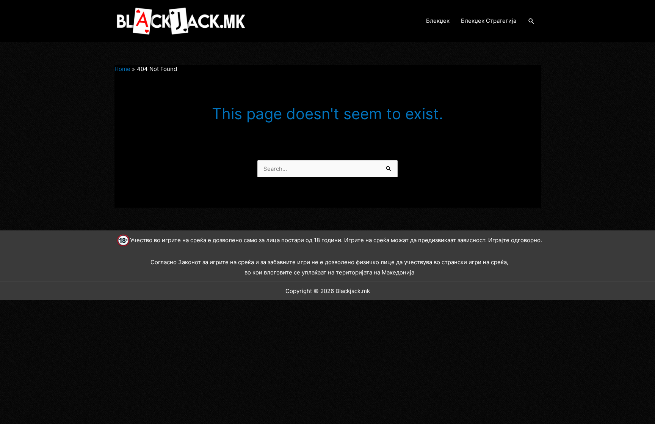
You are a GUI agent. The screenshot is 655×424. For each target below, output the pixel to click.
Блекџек (438, 20)
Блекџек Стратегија (488, 20)
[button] (531, 21)
